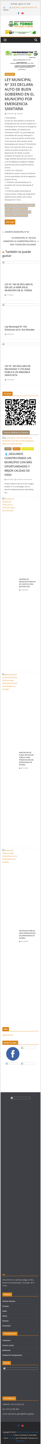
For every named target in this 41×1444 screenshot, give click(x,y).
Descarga (10, 222)
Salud (4, 1311)
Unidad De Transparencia (12, 1355)
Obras (4, 1316)
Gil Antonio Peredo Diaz (24, 479)
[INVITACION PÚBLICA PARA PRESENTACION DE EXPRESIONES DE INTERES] (9, 936)
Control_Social (8, 1345)
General (8, 449)
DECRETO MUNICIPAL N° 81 (17, 232)
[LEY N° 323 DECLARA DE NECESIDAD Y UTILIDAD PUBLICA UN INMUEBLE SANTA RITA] (20, 344)
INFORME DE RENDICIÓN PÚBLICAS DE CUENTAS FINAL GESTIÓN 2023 (27, 583)
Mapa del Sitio (7, 1035)
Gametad (20, 114)
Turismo (5, 1306)
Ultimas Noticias (28, 449)
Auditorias (6, 1350)
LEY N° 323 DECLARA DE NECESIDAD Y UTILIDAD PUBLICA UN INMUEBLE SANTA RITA (17, 370)
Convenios (6, 1326)
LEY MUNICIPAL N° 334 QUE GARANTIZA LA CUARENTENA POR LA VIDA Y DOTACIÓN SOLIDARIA (19, 241)
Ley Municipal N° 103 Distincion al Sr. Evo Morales (20, 328)
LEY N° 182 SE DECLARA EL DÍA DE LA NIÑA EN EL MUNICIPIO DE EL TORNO (19, 287)
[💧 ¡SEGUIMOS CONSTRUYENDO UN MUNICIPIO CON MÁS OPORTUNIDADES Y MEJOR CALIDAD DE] (20, 441)
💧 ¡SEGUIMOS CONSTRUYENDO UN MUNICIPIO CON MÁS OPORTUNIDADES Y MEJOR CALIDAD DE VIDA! (18, 464)
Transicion (6, 1340)
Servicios (17, 449)
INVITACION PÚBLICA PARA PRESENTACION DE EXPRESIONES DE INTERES (27, 934)
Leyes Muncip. (10, 74)
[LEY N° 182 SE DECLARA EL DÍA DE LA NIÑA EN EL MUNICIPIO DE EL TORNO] (20, 262)
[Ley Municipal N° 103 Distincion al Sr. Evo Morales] (20, 305)
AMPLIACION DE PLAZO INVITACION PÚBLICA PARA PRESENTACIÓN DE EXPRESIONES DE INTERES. (26, 758)
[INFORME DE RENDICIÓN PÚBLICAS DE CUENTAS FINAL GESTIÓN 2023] (9, 584)
